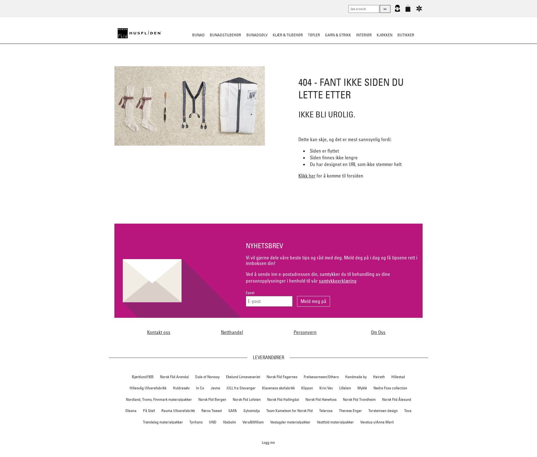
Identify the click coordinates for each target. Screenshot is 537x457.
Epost (250, 293)
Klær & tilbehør (288, 34)
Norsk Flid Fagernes (282, 376)
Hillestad (398, 376)
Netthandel (232, 332)
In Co (200, 387)
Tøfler (314, 34)
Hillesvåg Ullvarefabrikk (147, 387)
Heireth (379, 376)
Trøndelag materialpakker (163, 422)
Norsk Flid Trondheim (359, 399)
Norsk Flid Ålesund (396, 399)
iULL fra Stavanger (241, 387)
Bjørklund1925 (143, 376)
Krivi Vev (326, 387)
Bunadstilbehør (225, 34)
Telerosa (326, 410)
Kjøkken (384, 34)
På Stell (149, 410)
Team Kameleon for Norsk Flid (289, 410)
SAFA (232, 410)
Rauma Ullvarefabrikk (178, 410)
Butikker (405, 34)
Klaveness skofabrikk (278, 387)
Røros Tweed (211, 410)
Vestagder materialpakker (290, 422)
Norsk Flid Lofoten (247, 399)
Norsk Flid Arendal (174, 376)
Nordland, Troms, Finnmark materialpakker (159, 399)
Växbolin (229, 422)
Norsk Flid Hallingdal (283, 399)
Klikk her (306, 176)
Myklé (362, 387)
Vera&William (253, 422)
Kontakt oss (158, 332)
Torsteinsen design (383, 410)
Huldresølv (181, 387)
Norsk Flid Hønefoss (320, 399)
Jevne (215, 387)
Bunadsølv (257, 34)
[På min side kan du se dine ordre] (397, 11)
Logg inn (268, 442)
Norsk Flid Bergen (212, 399)
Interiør (364, 34)
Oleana (130, 410)
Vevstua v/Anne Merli (377, 422)
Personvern (305, 332)
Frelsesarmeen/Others (321, 376)
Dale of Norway (207, 376)
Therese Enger (350, 410)
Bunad (198, 34)
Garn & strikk (338, 34)
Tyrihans (195, 422)
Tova (407, 410)
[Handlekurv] (407, 11)
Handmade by (356, 376)
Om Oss (378, 332)
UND (212, 422)
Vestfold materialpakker (335, 422)
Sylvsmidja (251, 410)
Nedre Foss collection (390, 387)
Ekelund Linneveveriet (243, 376)
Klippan (307, 387)
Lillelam (345, 387)
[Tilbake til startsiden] (139, 33)
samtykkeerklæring (338, 281)
